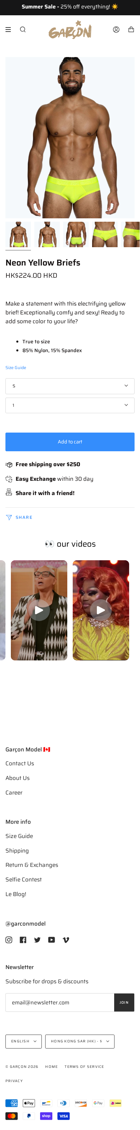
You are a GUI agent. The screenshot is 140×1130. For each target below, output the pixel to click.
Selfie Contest (23, 879)
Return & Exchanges (31, 864)
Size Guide (15, 367)
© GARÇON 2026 (21, 1067)
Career (13, 792)
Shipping (17, 850)
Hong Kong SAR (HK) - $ (77, 1041)
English (21, 1041)
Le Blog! (15, 894)
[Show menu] (10, 29)
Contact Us (19, 763)
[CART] (131, 29)
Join (124, 1002)
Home (51, 1067)
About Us (17, 777)
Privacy (14, 1081)
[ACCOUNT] (116, 29)
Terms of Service (84, 1067)
